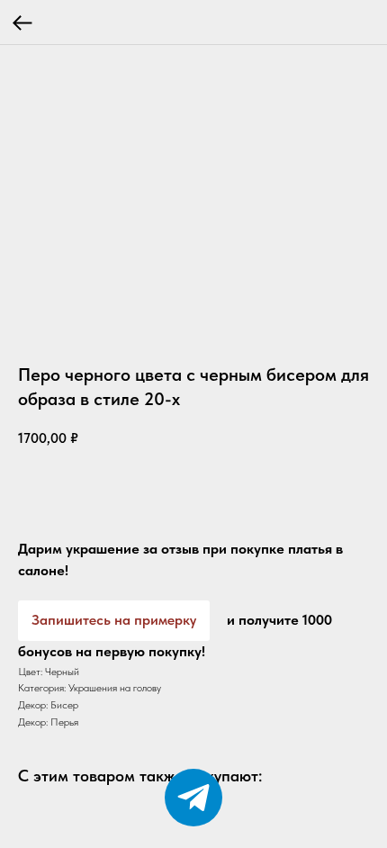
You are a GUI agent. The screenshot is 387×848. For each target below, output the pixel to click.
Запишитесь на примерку (114, 619)
